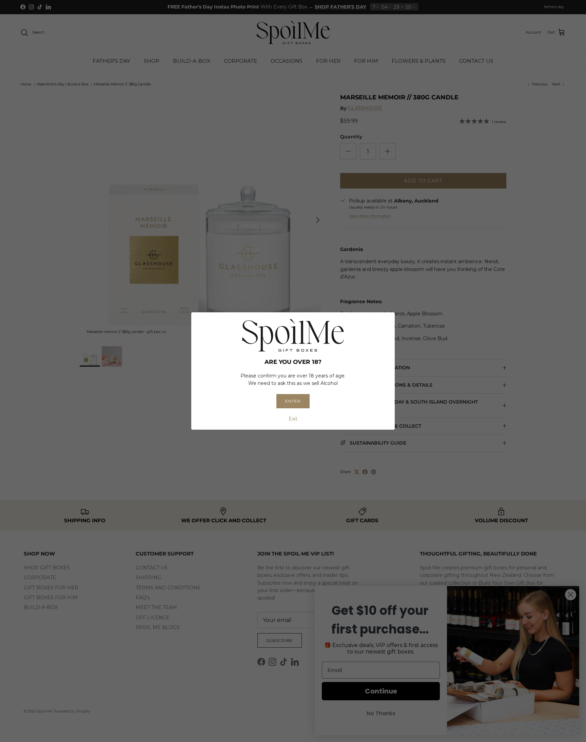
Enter (293, 401)
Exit (293, 419)
